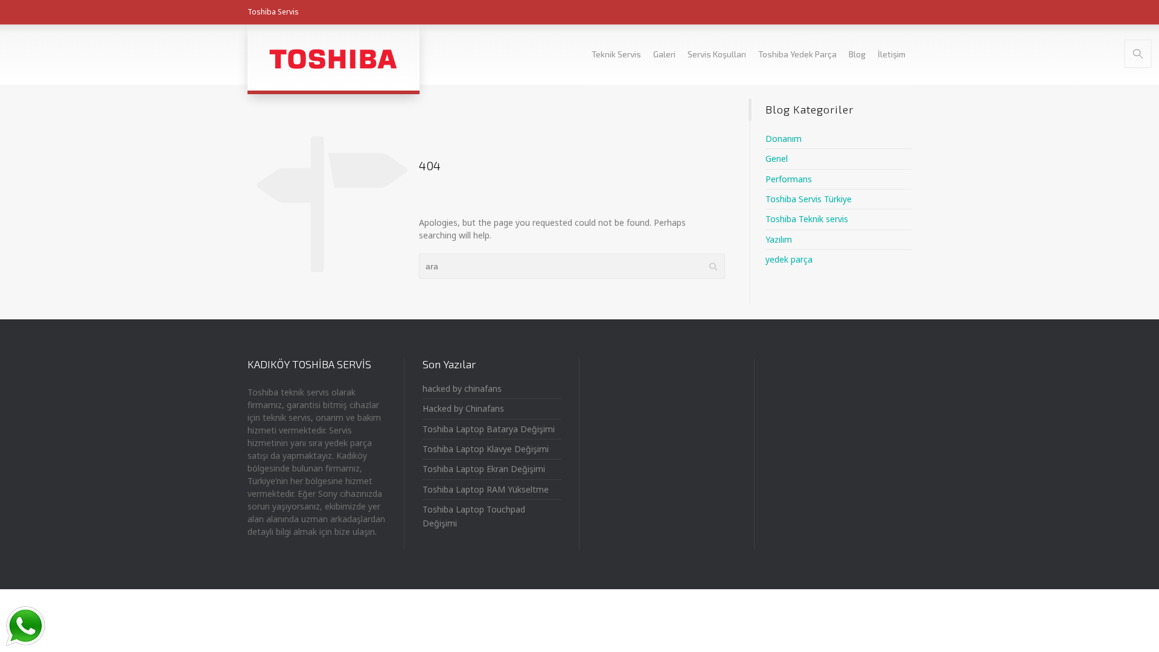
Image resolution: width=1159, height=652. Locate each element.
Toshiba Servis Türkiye (808, 199)
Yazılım (778, 239)
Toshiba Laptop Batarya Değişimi (489, 429)
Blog (857, 54)
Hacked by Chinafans (463, 408)
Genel (776, 158)
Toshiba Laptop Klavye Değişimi (486, 449)
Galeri (664, 54)
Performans (788, 179)
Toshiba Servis (273, 12)
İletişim (891, 54)
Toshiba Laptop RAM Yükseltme (486, 489)
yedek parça (789, 259)
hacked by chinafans (462, 388)
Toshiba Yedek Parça (797, 54)
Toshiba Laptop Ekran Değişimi (484, 469)
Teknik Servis (616, 54)
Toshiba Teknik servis (806, 219)
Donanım (783, 138)
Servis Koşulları (717, 54)
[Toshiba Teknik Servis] (333, 57)
